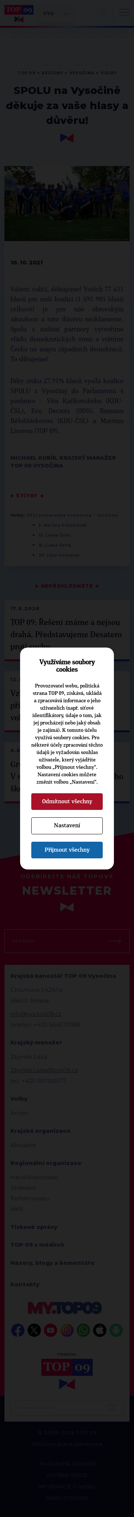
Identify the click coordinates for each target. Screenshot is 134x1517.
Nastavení (67, 825)
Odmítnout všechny (67, 801)
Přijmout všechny (67, 850)
